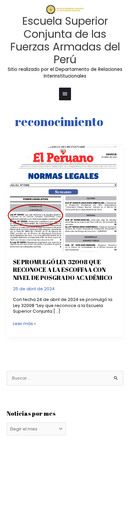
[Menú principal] (65, 94)
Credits (83, 481)
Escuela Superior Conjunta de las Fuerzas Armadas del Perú (65, 40)
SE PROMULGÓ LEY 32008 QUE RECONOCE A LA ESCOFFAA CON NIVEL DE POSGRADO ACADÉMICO (62, 270)
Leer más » (24, 323)
